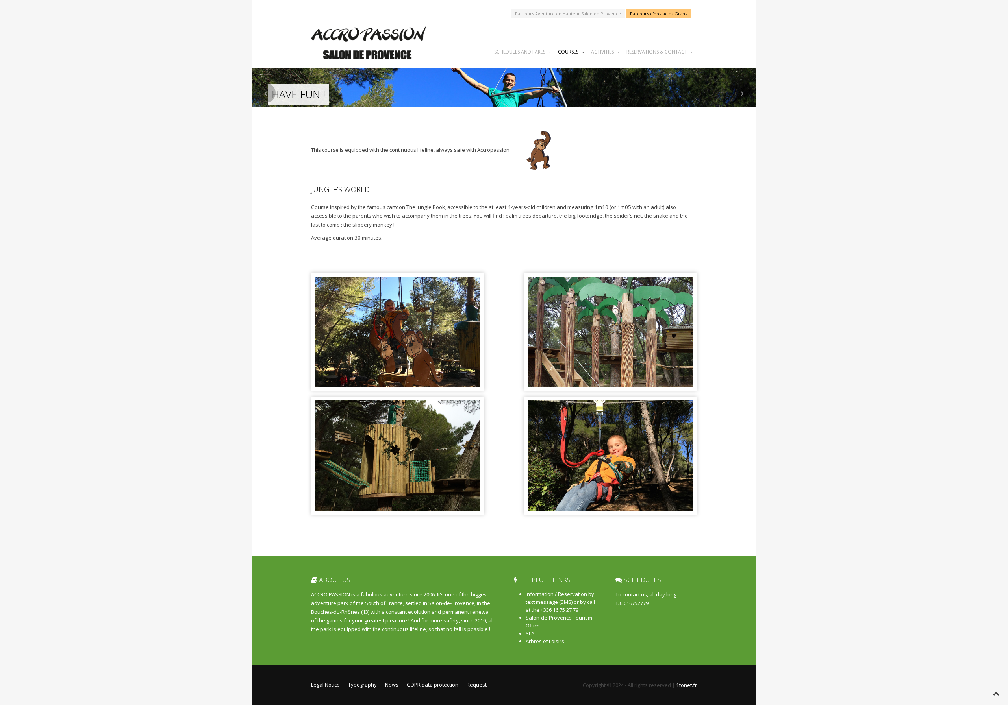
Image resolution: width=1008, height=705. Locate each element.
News (391, 684)
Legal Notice (325, 684)
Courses (568, 51)
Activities (602, 51)
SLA (530, 633)
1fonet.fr (686, 684)
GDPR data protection (432, 684)
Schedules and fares (519, 51)
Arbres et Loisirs (545, 641)
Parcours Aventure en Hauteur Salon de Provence (568, 14)
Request (477, 684)
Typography (362, 684)
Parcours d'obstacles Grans (658, 14)
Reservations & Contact (656, 51)
